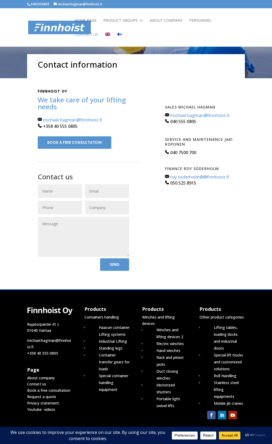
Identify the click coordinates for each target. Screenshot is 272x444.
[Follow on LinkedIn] (222, 415)
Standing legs (110, 348)
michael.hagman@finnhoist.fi (72, 120)
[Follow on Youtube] (232, 415)
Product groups (120, 21)
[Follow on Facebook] (211, 415)
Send (115, 264)
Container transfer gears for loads (114, 361)
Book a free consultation (74, 142)
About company (166, 21)
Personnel (200, 21)
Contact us (86, 35)
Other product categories (221, 317)
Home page (85, 21)
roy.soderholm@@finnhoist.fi (199, 177)
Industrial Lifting (113, 341)
